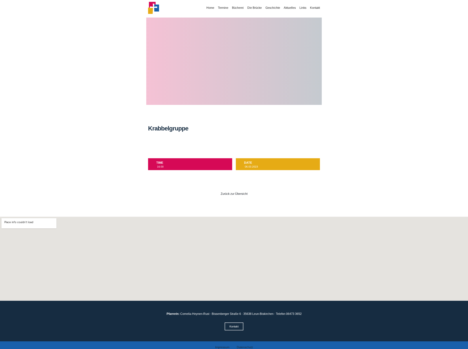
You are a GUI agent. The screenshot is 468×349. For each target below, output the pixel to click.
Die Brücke (254, 7)
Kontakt (315, 7)
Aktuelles (290, 7)
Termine (223, 7)
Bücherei (238, 7)
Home (210, 7)
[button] (234, 326)
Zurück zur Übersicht (234, 193)
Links (302, 7)
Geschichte (272, 7)
